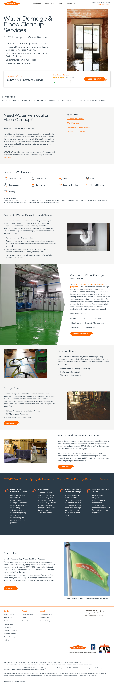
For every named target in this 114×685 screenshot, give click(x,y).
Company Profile (27, 614)
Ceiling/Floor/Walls (85, 200)
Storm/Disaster (9, 624)
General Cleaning (9, 637)
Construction (8, 627)
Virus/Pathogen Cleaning (40, 200)
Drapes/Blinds (8, 202)
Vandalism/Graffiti (46, 202)
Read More (10, 588)
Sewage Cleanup (9, 200)
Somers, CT (84, 101)
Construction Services (76, 131)
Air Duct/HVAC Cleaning (57, 200)
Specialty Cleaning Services (78, 127)
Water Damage (9, 614)
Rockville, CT (62, 101)
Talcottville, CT (94, 101)
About (59, 4)
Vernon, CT (6, 101)
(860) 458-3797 (104, 4)
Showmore (7, 157)
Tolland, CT (26, 101)
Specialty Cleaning (10, 634)
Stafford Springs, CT (38, 101)
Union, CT (104, 101)
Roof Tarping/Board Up (31, 202)
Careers (24, 618)
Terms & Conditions (46, 614)
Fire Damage (8, 618)
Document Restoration (99, 200)
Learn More (10, 423)
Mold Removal (73, 123)
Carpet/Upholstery (72, 200)
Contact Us (70, 4)
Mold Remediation (10, 621)
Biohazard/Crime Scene (23, 200)
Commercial (49, 4)
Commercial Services (75, 119)
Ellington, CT (16, 101)
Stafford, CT (52, 101)
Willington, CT (73, 101)
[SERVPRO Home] (12, 3)
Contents (55, 202)
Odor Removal (18, 202)
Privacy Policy (44, 618)
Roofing (6, 640)
